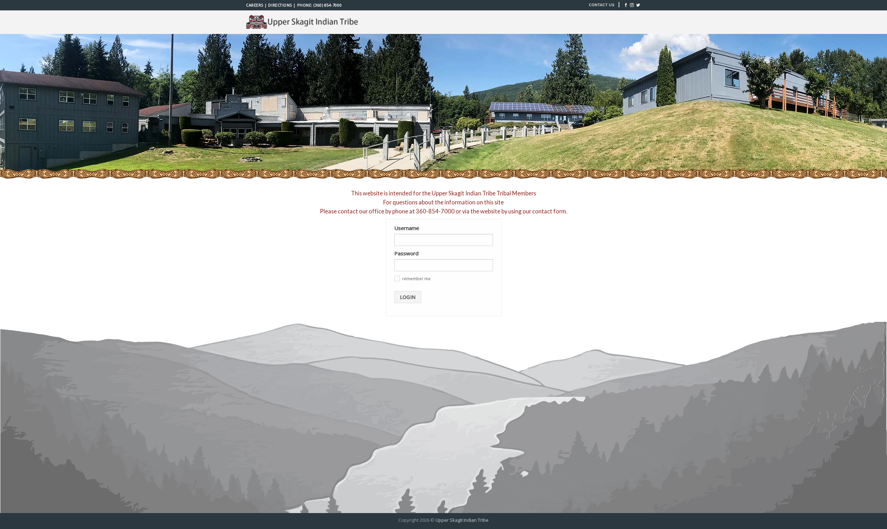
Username (406, 227)
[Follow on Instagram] (632, 5)
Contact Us (601, 5)
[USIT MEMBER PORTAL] (303, 22)
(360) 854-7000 (328, 5)
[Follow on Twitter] (638, 5)
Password (406, 253)
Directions (280, 5)
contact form (549, 211)
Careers (254, 5)
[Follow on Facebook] (626, 5)
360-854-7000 (435, 211)
